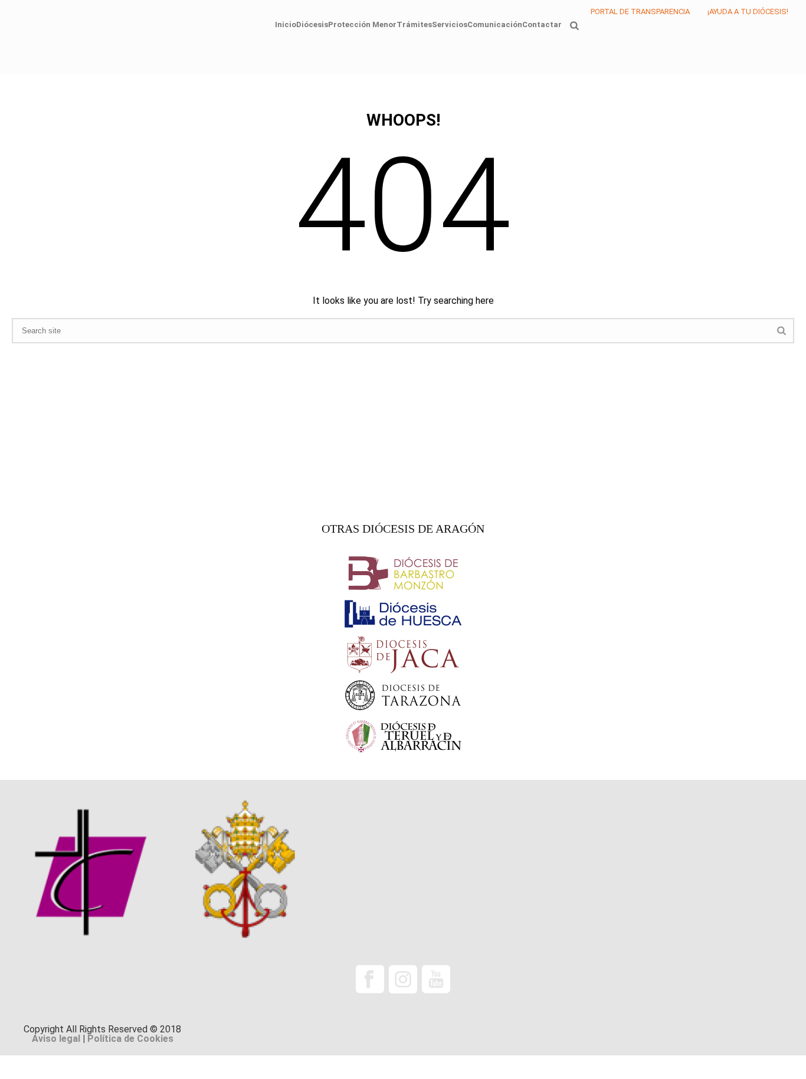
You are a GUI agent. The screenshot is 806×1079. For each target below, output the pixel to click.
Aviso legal (56, 1038)
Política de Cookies (130, 1038)
